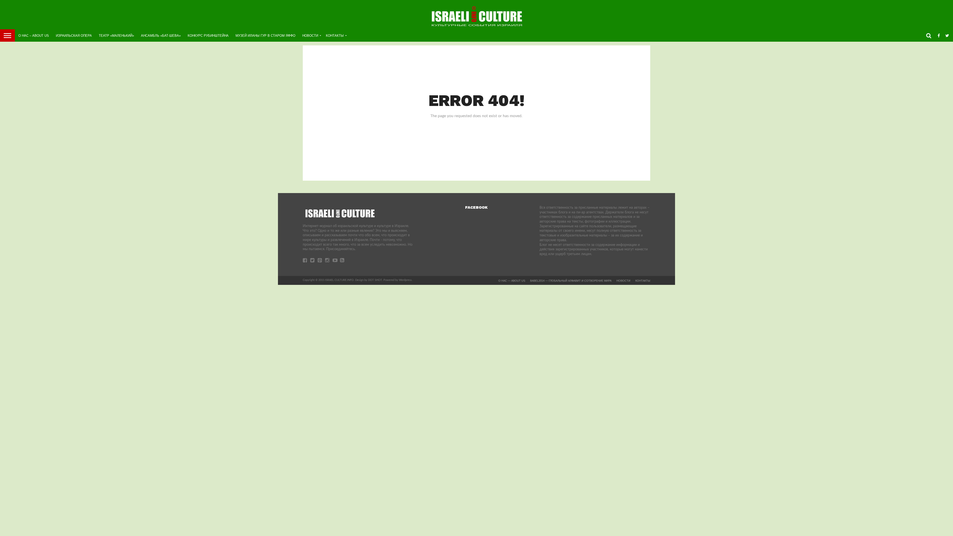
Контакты (335, 35)
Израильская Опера (74, 35)
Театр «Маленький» (116, 35)
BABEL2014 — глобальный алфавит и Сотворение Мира (571, 280)
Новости (310, 35)
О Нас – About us (33, 35)
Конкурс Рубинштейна (208, 35)
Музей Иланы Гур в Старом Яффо (265, 35)
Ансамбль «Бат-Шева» (161, 35)
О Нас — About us (511, 280)
